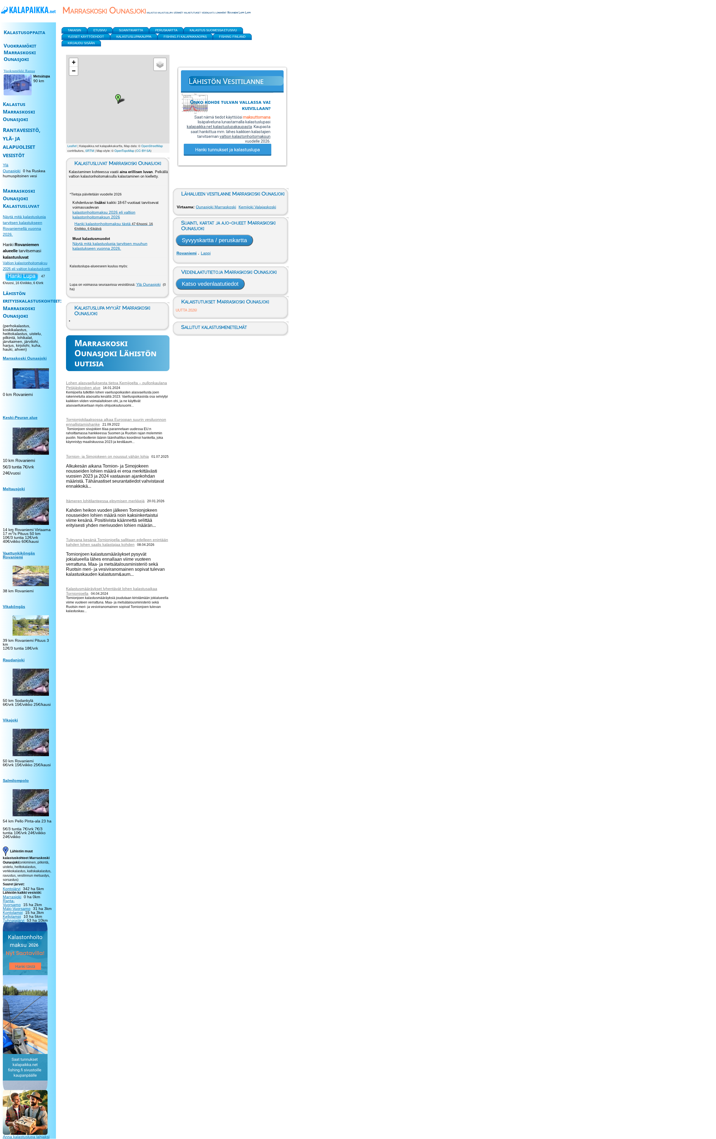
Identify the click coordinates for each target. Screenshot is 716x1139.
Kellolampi (12, 916)
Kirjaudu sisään (81, 43)
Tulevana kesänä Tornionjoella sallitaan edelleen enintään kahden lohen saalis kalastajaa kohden (117, 542)
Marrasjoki (12, 897)
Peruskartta (166, 30)
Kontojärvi (11, 888)
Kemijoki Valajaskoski (257, 207)
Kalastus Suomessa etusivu (213, 30)
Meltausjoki (14, 489)
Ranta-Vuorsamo (12, 903)
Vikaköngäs (14, 606)
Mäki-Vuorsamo (16, 908)
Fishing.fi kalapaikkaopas (185, 36)
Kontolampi (13, 912)
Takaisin (74, 30)
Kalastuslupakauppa (133, 36)
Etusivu (100, 30)
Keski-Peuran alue (20, 417)
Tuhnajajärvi (13, 920)
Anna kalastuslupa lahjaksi (26, 1137)
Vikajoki (10, 720)
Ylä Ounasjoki (148, 284)
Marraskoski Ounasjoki (25, 358)
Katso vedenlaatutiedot (210, 284)
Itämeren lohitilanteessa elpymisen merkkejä (105, 501)
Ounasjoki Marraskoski (216, 207)
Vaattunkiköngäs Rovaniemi (19, 555)
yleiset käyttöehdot (86, 36)
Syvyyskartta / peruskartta (214, 240)
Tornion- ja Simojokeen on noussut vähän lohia (107, 456)
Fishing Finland (232, 36)
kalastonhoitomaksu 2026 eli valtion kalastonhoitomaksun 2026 (103, 214)
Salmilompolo (16, 780)
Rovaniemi (186, 253)
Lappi (206, 253)
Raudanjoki (14, 660)
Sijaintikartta (131, 30)
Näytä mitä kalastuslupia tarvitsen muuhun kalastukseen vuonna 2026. (109, 246)
